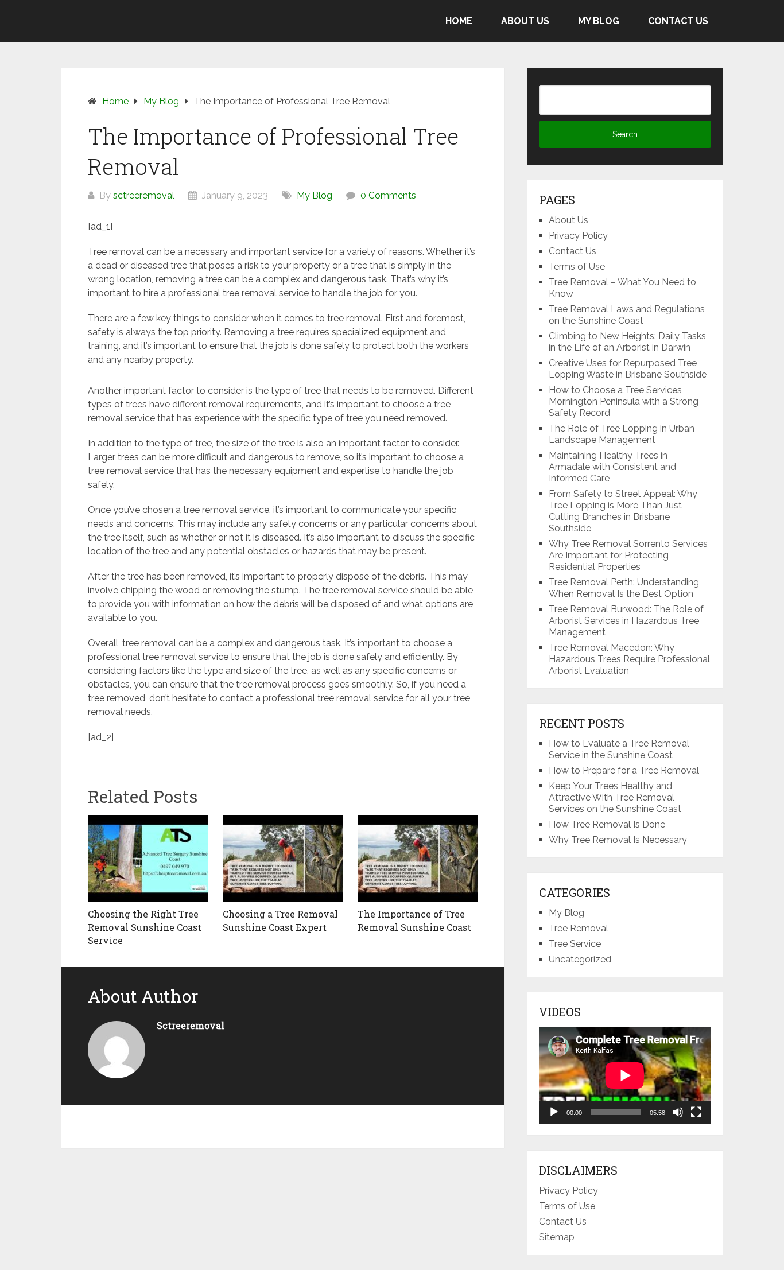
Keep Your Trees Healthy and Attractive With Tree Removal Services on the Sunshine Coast (615, 797)
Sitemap (557, 1237)
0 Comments (388, 195)
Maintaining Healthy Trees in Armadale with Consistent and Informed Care (612, 467)
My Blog (598, 20)
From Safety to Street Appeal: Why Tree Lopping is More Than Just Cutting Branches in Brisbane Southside (623, 511)
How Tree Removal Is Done (607, 824)
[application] (625, 1075)
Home (458, 20)
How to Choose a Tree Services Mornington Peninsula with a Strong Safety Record (623, 401)
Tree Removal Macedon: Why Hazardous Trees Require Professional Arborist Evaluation (629, 659)
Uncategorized (580, 959)
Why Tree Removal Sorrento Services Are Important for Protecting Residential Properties (628, 555)
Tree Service (575, 943)
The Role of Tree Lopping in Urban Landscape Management (621, 434)
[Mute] (678, 1112)
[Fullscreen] (696, 1112)
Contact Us (678, 20)
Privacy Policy (578, 235)
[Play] (554, 1112)
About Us (525, 20)
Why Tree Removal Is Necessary (618, 839)
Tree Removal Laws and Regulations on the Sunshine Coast (627, 315)
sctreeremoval (143, 195)
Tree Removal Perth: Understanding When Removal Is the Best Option (624, 588)
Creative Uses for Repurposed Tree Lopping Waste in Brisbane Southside (628, 369)
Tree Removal (578, 928)
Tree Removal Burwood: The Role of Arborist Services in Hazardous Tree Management (626, 621)
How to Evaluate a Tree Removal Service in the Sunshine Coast (619, 749)
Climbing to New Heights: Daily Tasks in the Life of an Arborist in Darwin (627, 342)
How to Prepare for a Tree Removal (624, 770)
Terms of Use (577, 266)
